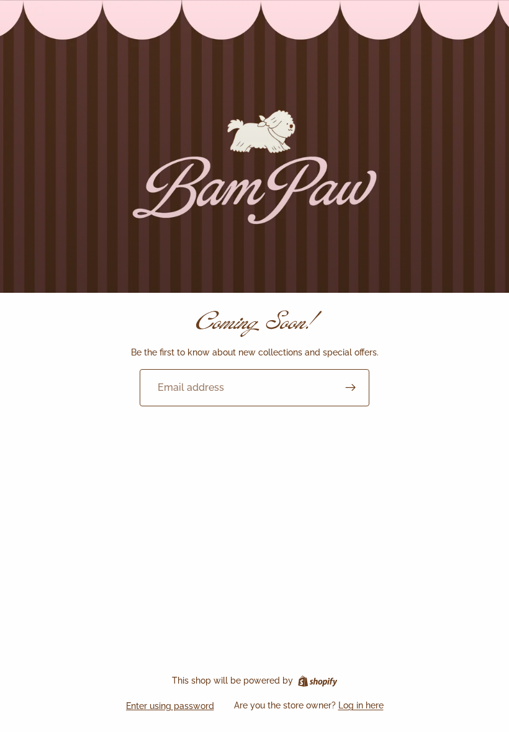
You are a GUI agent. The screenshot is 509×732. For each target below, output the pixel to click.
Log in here (361, 705)
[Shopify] (317, 681)
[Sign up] (351, 388)
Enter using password (170, 706)
